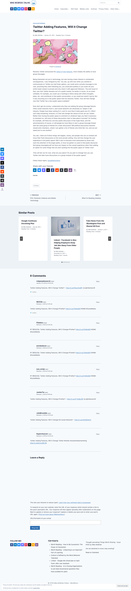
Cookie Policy (36, 588)
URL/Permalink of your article (40, 518)
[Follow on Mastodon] (22, 8)
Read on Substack (92, 552)
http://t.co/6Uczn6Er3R (38, 443)
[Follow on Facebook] (11, 8)
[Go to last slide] (21, 239)
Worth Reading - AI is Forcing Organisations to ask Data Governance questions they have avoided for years (66, 568)
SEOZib (39, 302)
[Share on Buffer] (61, 170)
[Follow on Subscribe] (36, 544)
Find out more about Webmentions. (51, 514)
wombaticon (41, 346)
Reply (98, 281)
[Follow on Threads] (29, 8)
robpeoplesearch (43, 281)
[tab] (61, 262)
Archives (94, 9)
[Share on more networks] (66, 170)
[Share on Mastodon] (43, 170)
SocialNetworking (39, 23)
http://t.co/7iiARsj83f (73, 309)
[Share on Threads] (48, 170)
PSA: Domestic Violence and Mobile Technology (43, 197)
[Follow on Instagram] (26, 8)
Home (56, 9)
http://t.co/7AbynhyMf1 (74, 288)
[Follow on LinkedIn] (15, 8)
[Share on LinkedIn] (35, 170)
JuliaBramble (41, 413)
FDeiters (39, 323)
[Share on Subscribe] (70, 170)
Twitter (36, 185)
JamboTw (40, 392)
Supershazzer (42, 434)
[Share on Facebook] (52, 170)
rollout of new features (64, 72)
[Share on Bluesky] (39, 170)
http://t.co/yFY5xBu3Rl (75, 399)
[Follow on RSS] (33, 8)
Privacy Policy (104, 9)
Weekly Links (84, 9)
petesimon (58, 66)
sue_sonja (40, 369)
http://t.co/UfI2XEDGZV (83, 420)
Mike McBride (39, 35)
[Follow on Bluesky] (18, 8)
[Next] (109, 239)
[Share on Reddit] (57, 170)
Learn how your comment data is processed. (75, 502)
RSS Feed (74, 9)
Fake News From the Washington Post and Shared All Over (95, 223)
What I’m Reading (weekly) (91, 196)
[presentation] (65, 226)
